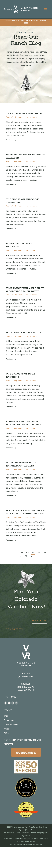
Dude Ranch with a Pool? (23, 332)
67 (45, 552)
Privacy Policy (9, 833)
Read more (10, 140)
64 (27, 552)
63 (22, 552)
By (18, 117)
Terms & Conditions (22, 833)
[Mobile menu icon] (45, 9)
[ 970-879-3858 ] (26, 676)
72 (26, 556)
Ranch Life (10, 117)
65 (33, 552)
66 (39, 552)
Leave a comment (30, 117)
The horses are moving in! (24, 113)
